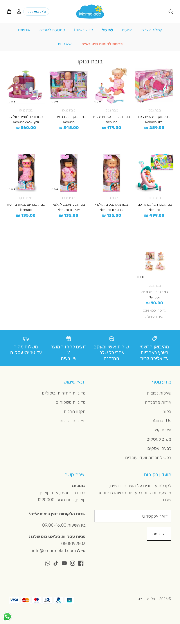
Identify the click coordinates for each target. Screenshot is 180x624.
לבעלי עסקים (159, 448)
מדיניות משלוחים (71, 402)
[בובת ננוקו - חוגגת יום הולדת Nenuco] (111, 85)
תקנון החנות (75, 411)
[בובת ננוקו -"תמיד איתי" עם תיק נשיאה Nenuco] (26, 85)
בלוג (167, 411)
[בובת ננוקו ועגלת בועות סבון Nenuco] (154, 173)
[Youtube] (64, 563)
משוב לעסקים (158, 439)
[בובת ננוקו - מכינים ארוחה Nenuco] (68, 85)
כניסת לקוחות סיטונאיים (101, 43)
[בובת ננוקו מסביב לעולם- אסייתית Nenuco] (68, 173)
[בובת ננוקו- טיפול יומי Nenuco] (154, 261)
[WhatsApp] (47, 563)
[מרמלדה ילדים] (90, 11)
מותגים (127, 30)
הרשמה (159, 533)
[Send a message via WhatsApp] (7, 616)
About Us (162, 420)
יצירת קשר (161, 429)
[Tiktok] (55, 563)
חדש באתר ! (83, 30)
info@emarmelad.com (54, 550)
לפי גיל (107, 30)
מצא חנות (65, 43)
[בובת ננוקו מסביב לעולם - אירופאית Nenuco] (111, 173)
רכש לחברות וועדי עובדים (148, 457)
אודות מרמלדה (158, 402)
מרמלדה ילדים (148, 599)
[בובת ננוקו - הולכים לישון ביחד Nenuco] (154, 85)
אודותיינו (24, 30)
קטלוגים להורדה (52, 30)
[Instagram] (72, 563)
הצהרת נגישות (72, 420)
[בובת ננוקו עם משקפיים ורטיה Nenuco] (26, 173)
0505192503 (73, 543)
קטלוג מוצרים (151, 30)
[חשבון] (19, 11)
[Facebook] (80, 563)
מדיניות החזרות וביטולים (64, 393)
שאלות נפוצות (159, 393)
